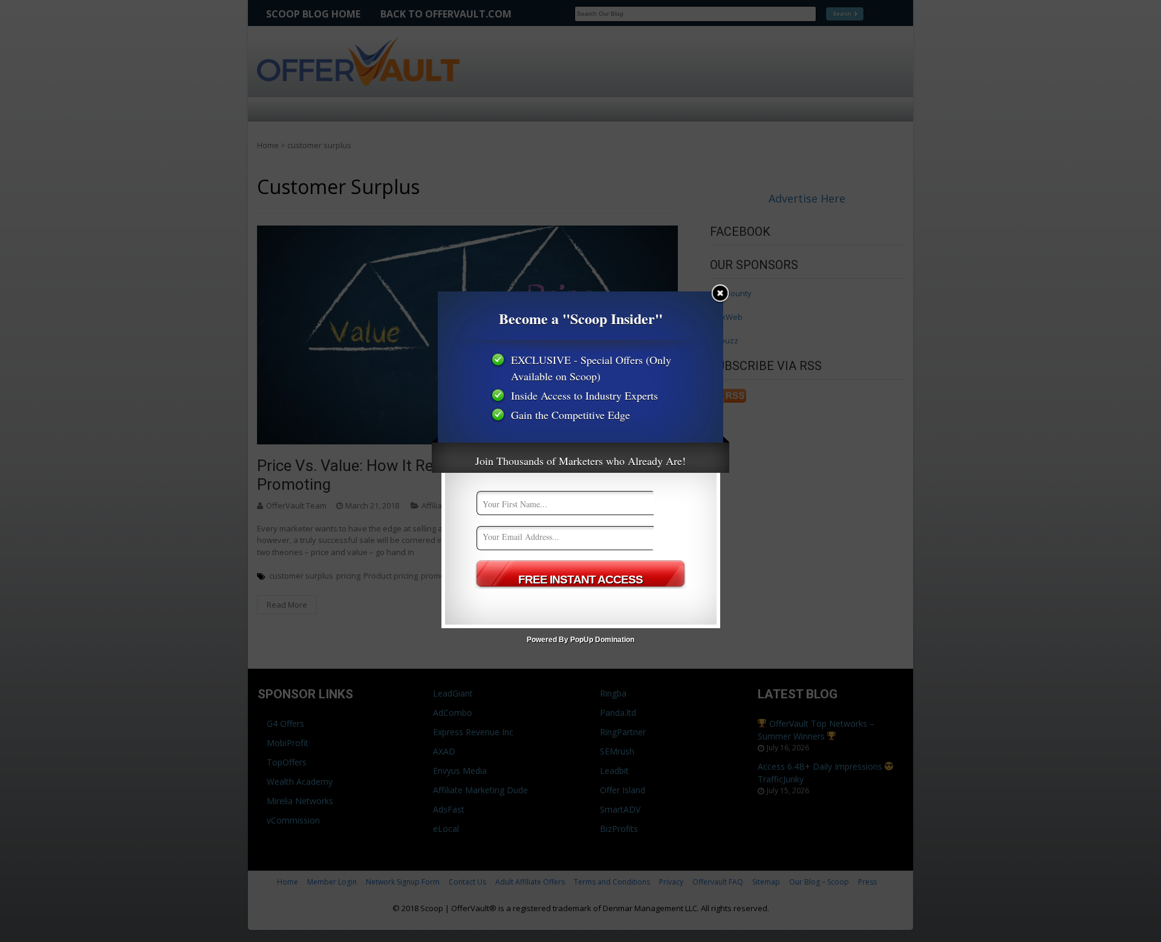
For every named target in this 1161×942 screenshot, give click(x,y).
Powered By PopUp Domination (580, 639)
